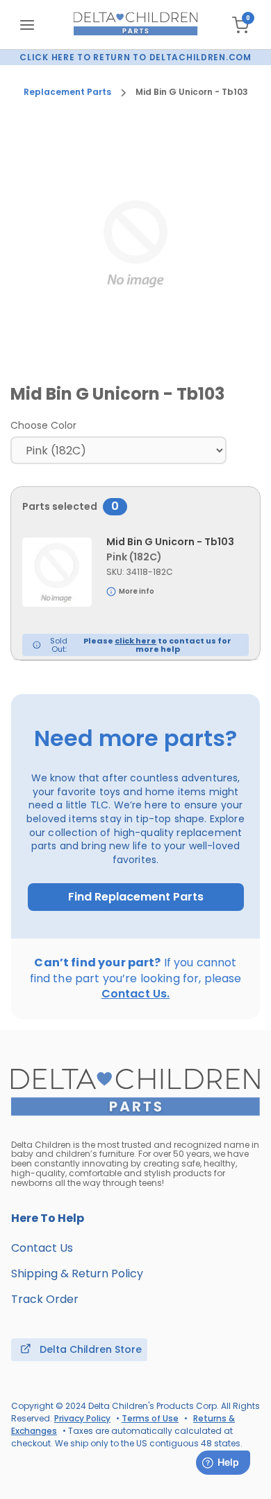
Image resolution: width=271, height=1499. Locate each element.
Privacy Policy (82, 1418)
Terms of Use (150, 1418)
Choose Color (43, 425)
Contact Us (42, 1248)
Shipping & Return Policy (77, 1273)
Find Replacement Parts (136, 897)
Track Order (45, 1299)
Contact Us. (135, 994)
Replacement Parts (67, 92)
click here (135, 640)
